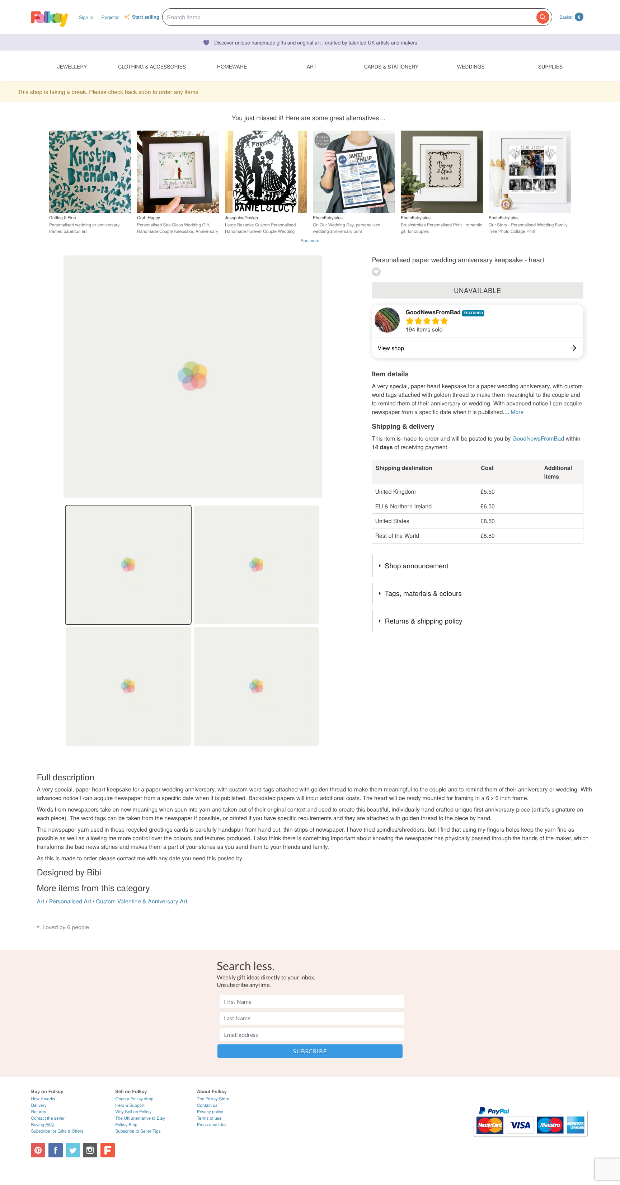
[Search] (542, 17)
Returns (38, 1112)
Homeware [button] (232, 66)
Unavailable (477, 290)
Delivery (38, 1105)
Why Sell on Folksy (133, 1112)
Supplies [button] (550, 66)
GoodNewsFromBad (433, 312)
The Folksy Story (213, 1099)
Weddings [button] (471, 66)
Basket (569, 17)
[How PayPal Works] (530, 1140)
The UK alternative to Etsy (140, 1118)
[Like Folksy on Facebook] (55, 1150)
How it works (43, 1099)
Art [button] (312, 66)
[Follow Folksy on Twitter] (73, 1150)
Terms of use (209, 1118)
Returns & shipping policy (423, 621)
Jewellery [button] (72, 66)
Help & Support (130, 1105)
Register (110, 17)
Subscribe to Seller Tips (138, 1131)
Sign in (86, 17)
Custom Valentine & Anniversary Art (142, 901)
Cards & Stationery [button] (391, 66)
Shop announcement (416, 565)
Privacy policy (210, 1112)
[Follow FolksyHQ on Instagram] (90, 1150)
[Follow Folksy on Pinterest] (38, 1150)
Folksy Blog (126, 1124)
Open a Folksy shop (134, 1099)
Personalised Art (70, 901)
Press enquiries (212, 1124)
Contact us (207, 1105)
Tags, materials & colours (423, 593)
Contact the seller (47, 1118)
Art (40, 901)
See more (310, 241)
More (517, 412)
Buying (42, 1124)
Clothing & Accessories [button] (152, 66)
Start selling (145, 17)
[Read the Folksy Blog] (107, 1150)
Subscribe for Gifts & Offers (57, 1131)
